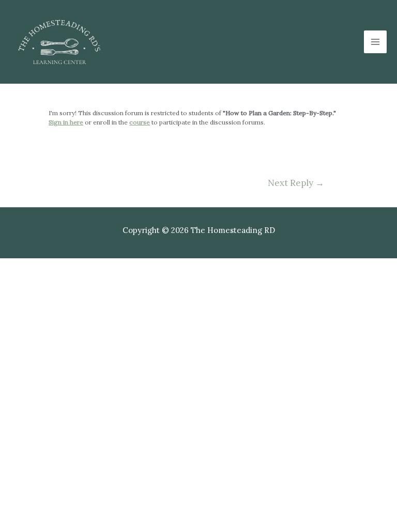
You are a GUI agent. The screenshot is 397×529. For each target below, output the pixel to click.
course (139, 122)
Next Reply (296, 183)
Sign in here (66, 122)
